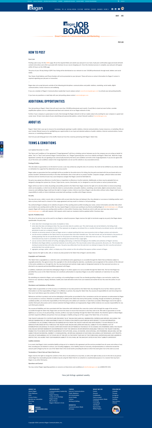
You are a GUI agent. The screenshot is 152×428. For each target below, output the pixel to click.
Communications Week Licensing (100, 400)
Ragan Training (37, 1)
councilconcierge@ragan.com (89, 91)
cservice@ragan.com (82, 95)
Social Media (71, 9)
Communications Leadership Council (58, 392)
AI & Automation (74, 395)
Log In (122, 1)
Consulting (96, 403)
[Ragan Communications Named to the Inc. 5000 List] (122, 8)
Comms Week (80, 1)
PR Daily (30, 1)
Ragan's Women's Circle (56, 403)
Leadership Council (69, 1)
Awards (95, 393)
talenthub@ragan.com (111, 207)
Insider (60, 1)
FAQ (29, 395)
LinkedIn (115, 391)
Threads (114, 393)
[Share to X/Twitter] (1, 146)
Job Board (96, 405)
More (106, 9)
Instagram (115, 395)
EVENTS (93, 9)
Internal (58, 9)
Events (95, 391)
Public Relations (74, 393)
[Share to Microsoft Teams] (1, 153)
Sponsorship (97, 407)
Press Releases (32, 393)
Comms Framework (90, 1)
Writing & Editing (74, 401)
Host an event (97, 397)
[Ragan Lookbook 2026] (38, 409)
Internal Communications (76, 391)
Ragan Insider (53, 399)
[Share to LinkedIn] (1, 149)
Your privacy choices (116, 402)
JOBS (122, 16)
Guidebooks (96, 395)
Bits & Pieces (53, 401)
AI (65, 9)
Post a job (121, 42)
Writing (87, 9)
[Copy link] (1, 156)
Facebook (115, 397)
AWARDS (100, 9)
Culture (80, 9)
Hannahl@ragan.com (100, 116)
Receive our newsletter (35, 399)
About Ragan (32, 391)
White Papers (97, 409)
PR (63, 9)
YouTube (114, 399)
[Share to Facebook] (1, 143)
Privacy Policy (32, 397)
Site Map (31, 401)
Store (30, 403)
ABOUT (117, 16)
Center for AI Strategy (50, 1)
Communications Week (76, 407)
